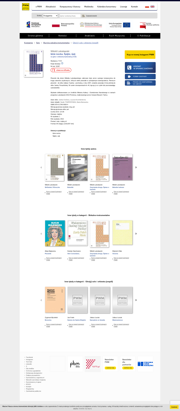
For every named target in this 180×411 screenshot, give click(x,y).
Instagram (29, 359)
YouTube (29, 362)
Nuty (38, 43)
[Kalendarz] (106, 7)
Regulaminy (30, 389)
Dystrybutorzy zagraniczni (35, 377)
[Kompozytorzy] (70, 7)
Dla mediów (30, 368)
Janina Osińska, (64, 100)
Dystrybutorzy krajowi (33, 382)
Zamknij (174, 407)
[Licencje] (123, 7)
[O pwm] (37, 7)
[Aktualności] (51, 7)
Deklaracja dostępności (34, 373)
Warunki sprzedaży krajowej (35, 380)
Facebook (29, 357)
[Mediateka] (88, 7)
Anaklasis (90, 35)
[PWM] (25, 7)
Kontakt (28, 386)
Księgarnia (28, 43)
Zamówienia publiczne (33, 391)
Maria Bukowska (82, 102)
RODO (28, 384)
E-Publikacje (144, 35)
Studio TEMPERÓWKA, (68, 102)
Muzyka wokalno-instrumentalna (56, 43)
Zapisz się (110, 368)
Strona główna (35, 35)
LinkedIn (29, 364)
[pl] (145, 7)
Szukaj (83, 15)
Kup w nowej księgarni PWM (53, 192)
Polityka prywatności (33, 375)
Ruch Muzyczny (117, 35)
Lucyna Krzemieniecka (78, 100)
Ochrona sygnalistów (33, 371)
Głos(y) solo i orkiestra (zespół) (85, 43)
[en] (154, 7)
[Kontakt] (135, 7)
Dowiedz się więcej (85, 408)
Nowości (62, 35)
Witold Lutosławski (60, 51)
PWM (60, 61)
